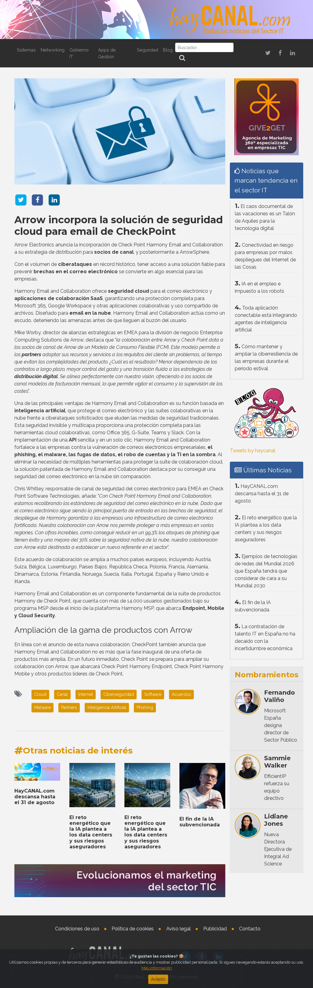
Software (152, 694)
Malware (42, 707)
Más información (157, 968)
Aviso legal (178, 929)
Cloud (40, 694)
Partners (69, 707)
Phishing (145, 707)
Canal (62, 694)
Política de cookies (133, 929)
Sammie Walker (277, 761)
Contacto (249, 929)
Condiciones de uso (77, 929)
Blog (168, 49)
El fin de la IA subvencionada (199, 822)
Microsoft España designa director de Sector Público (280, 725)
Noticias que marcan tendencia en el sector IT (266, 180)
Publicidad (215, 929)
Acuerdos (181, 694)
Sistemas (26, 49)
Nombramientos (266, 674)
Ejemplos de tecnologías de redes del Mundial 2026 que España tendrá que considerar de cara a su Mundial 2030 (266, 571)
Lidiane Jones (276, 820)
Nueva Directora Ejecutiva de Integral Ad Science (278, 849)
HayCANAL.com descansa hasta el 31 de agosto (34, 796)
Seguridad (147, 49)
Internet (85, 694)
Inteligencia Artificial (106, 707)
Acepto (158, 979)
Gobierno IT (79, 53)
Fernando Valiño (279, 696)
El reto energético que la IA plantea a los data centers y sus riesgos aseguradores (90, 832)
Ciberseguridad (118, 694)
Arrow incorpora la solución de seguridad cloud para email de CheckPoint (118, 225)
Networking (52, 49)
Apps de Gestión (107, 53)
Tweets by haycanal (252, 450)
